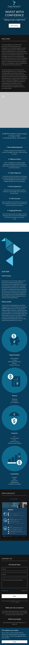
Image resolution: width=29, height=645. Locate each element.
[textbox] (14, 569)
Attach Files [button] (5, 590)
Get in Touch (14, 25)
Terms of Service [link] (13, 602)
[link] (14, 1)
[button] (2, 590)
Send (14, 596)
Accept (14, 641)
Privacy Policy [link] (23, 600)
